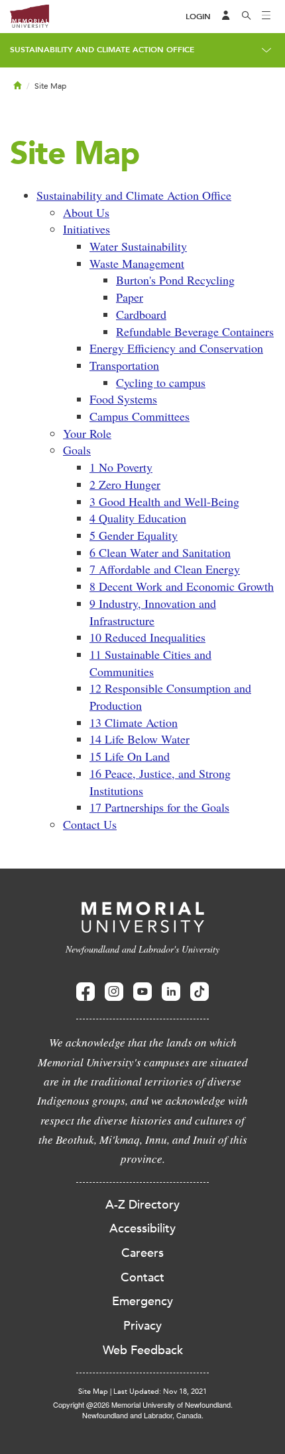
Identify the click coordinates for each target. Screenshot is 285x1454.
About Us (86, 212)
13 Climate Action (133, 722)
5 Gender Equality (133, 535)
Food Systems (123, 399)
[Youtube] (142, 992)
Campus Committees (139, 416)
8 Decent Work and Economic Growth (181, 586)
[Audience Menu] (226, 16)
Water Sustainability (138, 246)
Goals (77, 450)
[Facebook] (85, 992)
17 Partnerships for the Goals (159, 807)
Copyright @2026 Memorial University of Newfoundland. (143, 1404)
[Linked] (171, 992)
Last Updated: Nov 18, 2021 (160, 1391)
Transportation (124, 365)
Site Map (93, 1391)
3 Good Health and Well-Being (164, 501)
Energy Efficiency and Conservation (176, 348)
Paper (129, 297)
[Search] (246, 16)
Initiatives (86, 229)
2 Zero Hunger (124, 484)
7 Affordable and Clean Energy (164, 569)
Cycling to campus (160, 382)
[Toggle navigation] (266, 16)
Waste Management (136, 263)
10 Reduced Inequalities (147, 637)
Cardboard (141, 314)
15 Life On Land (129, 756)
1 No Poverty (120, 467)
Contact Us (90, 824)
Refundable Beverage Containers (195, 331)
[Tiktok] (199, 992)
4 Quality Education (137, 518)
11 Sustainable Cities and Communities (150, 662)
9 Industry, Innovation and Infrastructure (152, 611)
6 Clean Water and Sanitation (160, 552)
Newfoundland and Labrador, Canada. (142, 1415)
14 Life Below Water (139, 739)
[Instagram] (114, 992)
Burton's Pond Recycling (175, 280)
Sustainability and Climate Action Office (102, 49)
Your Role (87, 433)
